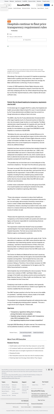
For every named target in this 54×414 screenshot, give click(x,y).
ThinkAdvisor (8, 403)
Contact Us (24, 392)
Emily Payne (14, 30)
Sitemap (14, 395)
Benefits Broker (5, 384)
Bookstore (39, 1)
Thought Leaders (46, 1)
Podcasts (6, 1)
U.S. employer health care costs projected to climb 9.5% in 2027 (27, 348)
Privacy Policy (36, 410)
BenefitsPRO (23, 403)
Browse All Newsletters (37, 403)
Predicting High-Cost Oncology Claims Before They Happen (26, 358)
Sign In (43, 384)
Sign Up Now (41, 400)
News (9, 21)
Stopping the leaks (15, 353)
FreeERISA (24, 1)
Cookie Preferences (43, 410)
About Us (24, 384)
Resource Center (31, 1)
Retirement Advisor (6, 389)
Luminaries (4, 393)
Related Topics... (14, 332)
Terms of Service (28, 410)
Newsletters (40, 5)
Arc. (15, 410)
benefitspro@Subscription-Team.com (11, 378)
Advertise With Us (26, 387)
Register (47, 5)
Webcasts (12, 1)
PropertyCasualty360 (15, 403)
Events (13, 391)
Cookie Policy (35, 384)
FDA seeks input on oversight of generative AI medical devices (26, 350)
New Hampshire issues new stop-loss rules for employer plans (26, 355)
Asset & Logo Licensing (25, 390)
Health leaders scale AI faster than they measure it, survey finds (27, 346)
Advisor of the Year (6, 395)
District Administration (25, 406)
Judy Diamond (18, 1)
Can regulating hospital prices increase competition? (27, 320)
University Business (37, 406)
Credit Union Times (28, 404)
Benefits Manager (6, 387)
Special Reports (5, 391)
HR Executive (16, 406)
